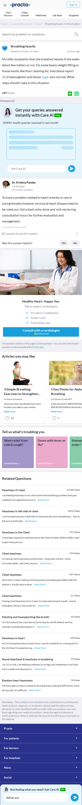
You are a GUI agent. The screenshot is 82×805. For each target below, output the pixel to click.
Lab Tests (57, 15)
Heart (39, 23)
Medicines (41, 15)
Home (4, 23)
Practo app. (38, 347)
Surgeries (74, 15)
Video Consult (24, 14)
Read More (43, 499)
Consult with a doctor (22, 23)
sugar (45, 77)
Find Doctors (8, 14)
